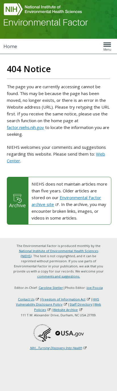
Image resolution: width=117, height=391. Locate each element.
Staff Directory (81, 304)
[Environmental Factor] (46, 22)
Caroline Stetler (51, 287)
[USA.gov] (69, 333)
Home (10, 46)
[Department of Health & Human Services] (42, 333)
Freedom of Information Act (63, 299)
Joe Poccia (95, 287)
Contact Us (26, 299)
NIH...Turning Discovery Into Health (56, 348)
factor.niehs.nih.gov (25, 127)
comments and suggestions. (58, 276)
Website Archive (65, 310)
